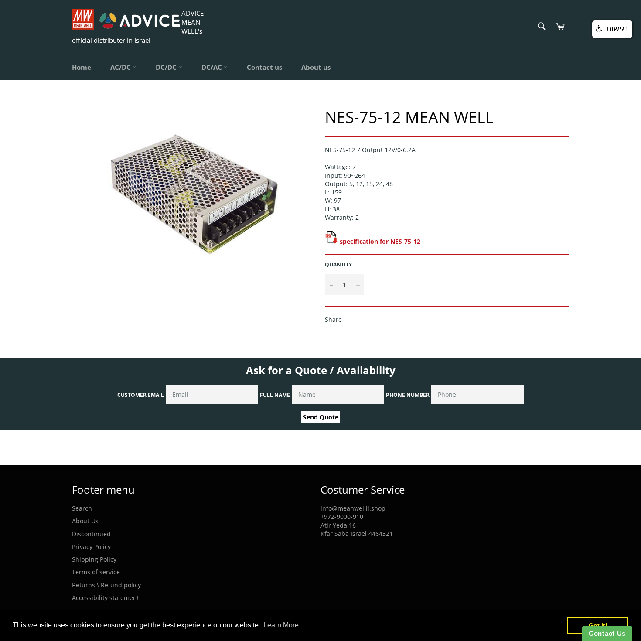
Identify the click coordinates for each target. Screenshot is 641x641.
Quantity (338, 264)
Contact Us (607, 633)
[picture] (331, 241)
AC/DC (121, 67)
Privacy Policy (91, 546)
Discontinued (91, 534)
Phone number (408, 395)
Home (81, 67)
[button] (612, 29)
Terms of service (96, 572)
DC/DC (167, 67)
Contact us (264, 67)
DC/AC (212, 67)
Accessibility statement (105, 597)
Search (82, 508)
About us (316, 67)
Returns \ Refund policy (106, 585)
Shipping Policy (94, 559)
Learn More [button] (281, 625)
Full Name (275, 395)
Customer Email (140, 395)
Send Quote (320, 417)
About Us (85, 521)
